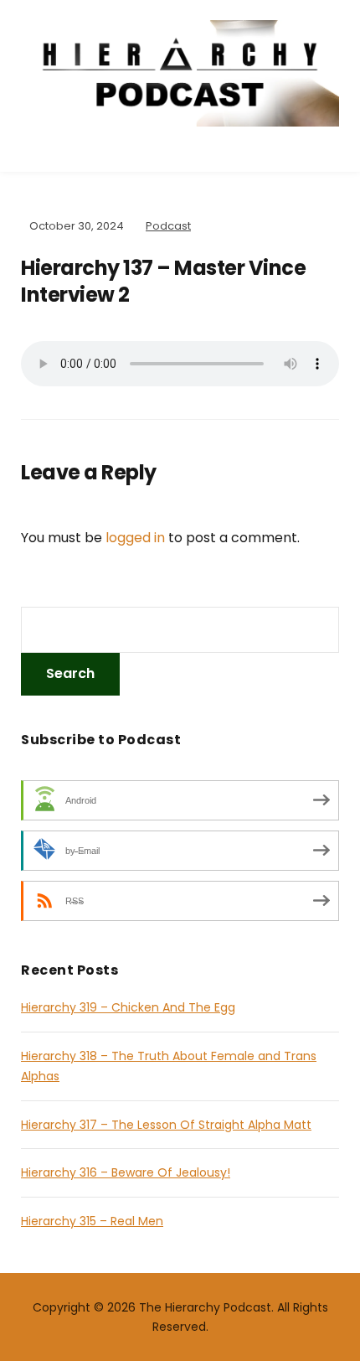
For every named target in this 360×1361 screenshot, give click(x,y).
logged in (135, 537)
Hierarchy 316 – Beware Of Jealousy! (125, 1172)
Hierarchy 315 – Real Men (92, 1221)
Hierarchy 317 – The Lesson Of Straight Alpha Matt (166, 1124)
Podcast (168, 226)
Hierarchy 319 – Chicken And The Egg (128, 1007)
